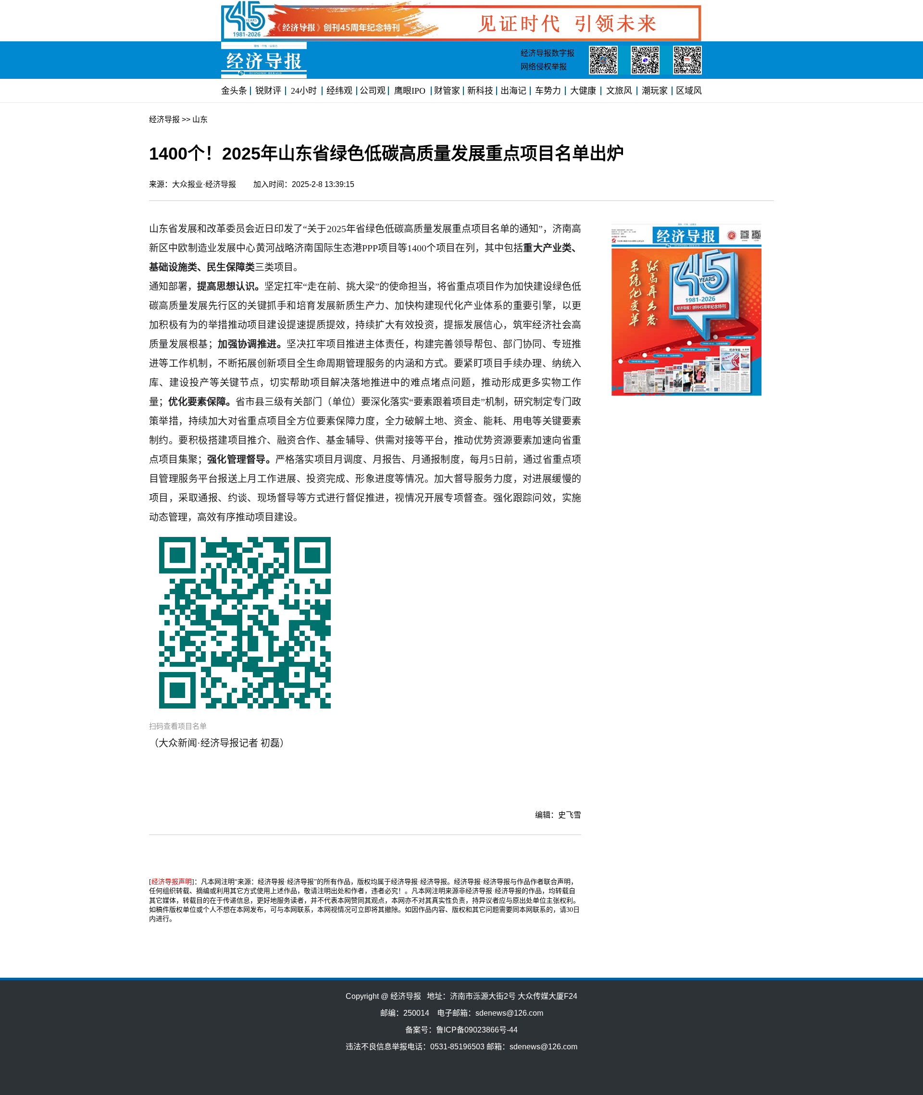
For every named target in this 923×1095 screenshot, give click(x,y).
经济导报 (164, 119)
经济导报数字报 (547, 53)
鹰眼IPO (409, 91)
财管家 (447, 91)
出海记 (513, 91)
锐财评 (268, 91)
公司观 (373, 91)
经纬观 (339, 91)
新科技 (480, 91)
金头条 (234, 91)
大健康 (583, 91)
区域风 (689, 91)
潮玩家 (655, 91)
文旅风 (619, 91)
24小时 (304, 91)
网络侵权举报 (544, 66)
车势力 (548, 91)
